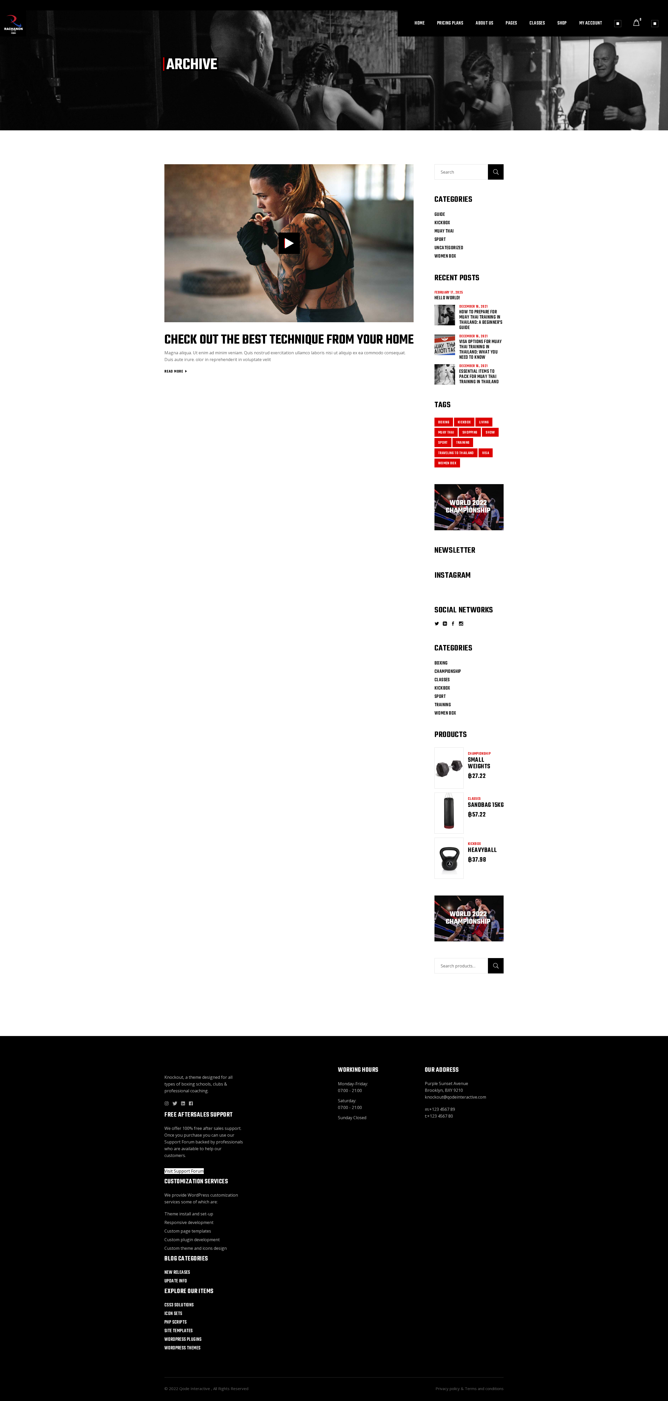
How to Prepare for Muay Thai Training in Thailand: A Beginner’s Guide (481, 320)
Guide (439, 214)
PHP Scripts (175, 1322)
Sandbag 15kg (486, 805)
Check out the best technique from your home (289, 340)
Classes (474, 799)
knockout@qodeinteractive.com (455, 1097)
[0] (636, 23)
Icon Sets (173, 1314)
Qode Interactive (195, 1388)
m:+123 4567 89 (440, 1109)
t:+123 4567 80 (439, 1116)
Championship (479, 754)
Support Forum (179, 1142)
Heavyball (482, 850)
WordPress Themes (182, 1348)
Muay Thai (444, 231)
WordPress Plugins (183, 1339)
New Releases (177, 1272)
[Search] (496, 965)
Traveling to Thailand (456, 453)
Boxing (443, 422)
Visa (485, 453)
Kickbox (442, 223)
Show (490, 433)
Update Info (175, 1281)
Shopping (470, 433)
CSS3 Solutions (179, 1305)
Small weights (479, 763)
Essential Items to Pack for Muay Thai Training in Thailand (479, 377)
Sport (440, 239)
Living (484, 422)
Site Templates (178, 1331)
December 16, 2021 (473, 306)
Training (463, 443)
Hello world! (447, 298)
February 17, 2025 (448, 292)
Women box (445, 256)
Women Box (447, 463)
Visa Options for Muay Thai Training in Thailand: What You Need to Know (480, 349)
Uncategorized (448, 248)
